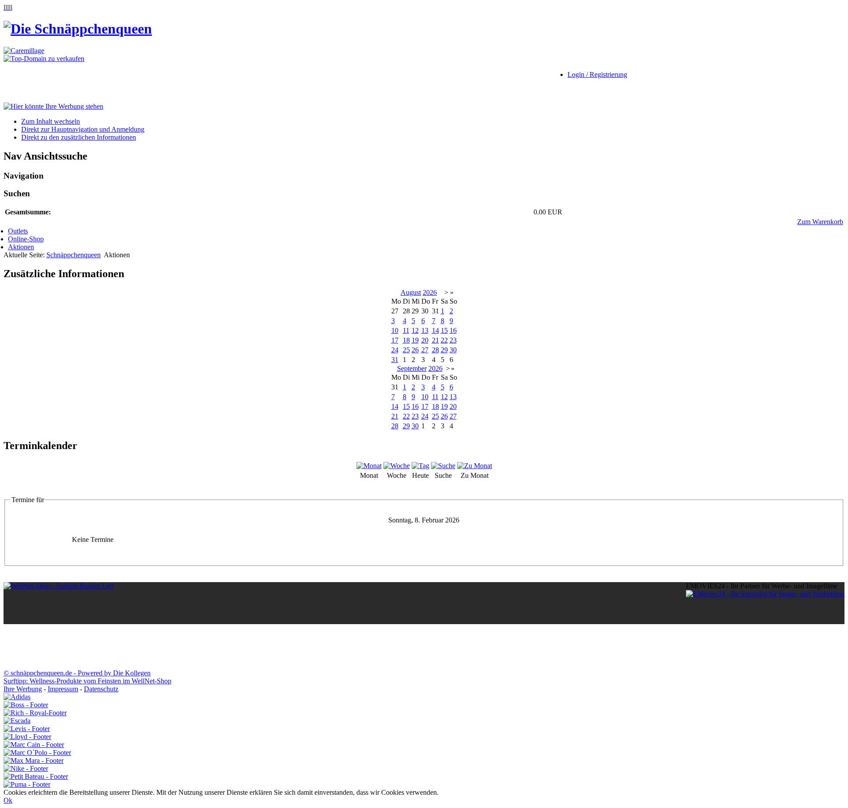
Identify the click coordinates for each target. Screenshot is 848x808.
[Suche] (443, 465)
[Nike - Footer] (26, 768)
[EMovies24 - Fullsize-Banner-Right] (765, 594)
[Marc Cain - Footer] (34, 744)
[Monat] (369, 465)
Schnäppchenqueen (73, 255)
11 (406, 330)
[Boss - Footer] (26, 705)
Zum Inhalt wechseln (50, 121)
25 (406, 350)
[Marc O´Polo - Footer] (37, 752)
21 (435, 340)
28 (435, 350)
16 (453, 330)
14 (435, 330)
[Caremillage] (24, 50)
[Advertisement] (39, 83)
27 (424, 350)
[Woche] (396, 465)
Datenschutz (101, 689)
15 (444, 330)
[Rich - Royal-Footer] (35, 713)
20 (424, 340)
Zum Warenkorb (820, 221)
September (412, 368)
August (411, 292)
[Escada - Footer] (17, 720)
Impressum (63, 689)
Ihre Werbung (23, 689)
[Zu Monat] (474, 465)
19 (415, 340)
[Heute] (420, 465)
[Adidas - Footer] (17, 697)
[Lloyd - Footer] (27, 736)
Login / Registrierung (597, 74)
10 (394, 330)
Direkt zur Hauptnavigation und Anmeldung (82, 129)
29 (444, 350)
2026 (430, 292)
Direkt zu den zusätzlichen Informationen (78, 137)
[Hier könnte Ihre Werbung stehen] (53, 106)
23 (453, 340)
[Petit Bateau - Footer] (36, 776)
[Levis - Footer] (27, 728)
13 (424, 330)
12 (415, 330)
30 (453, 350)
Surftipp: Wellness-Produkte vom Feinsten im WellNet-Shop (87, 681)
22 (444, 340)
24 (394, 350)
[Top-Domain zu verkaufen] (44, 58)
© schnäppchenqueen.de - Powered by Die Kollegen (77, 673)
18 (406, 340)
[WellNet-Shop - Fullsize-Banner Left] (59, 586)
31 (394, 359)
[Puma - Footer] (27, 784)
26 (415, 350)
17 (394, 340)
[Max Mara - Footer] (34, 760)
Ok (8, 800)
